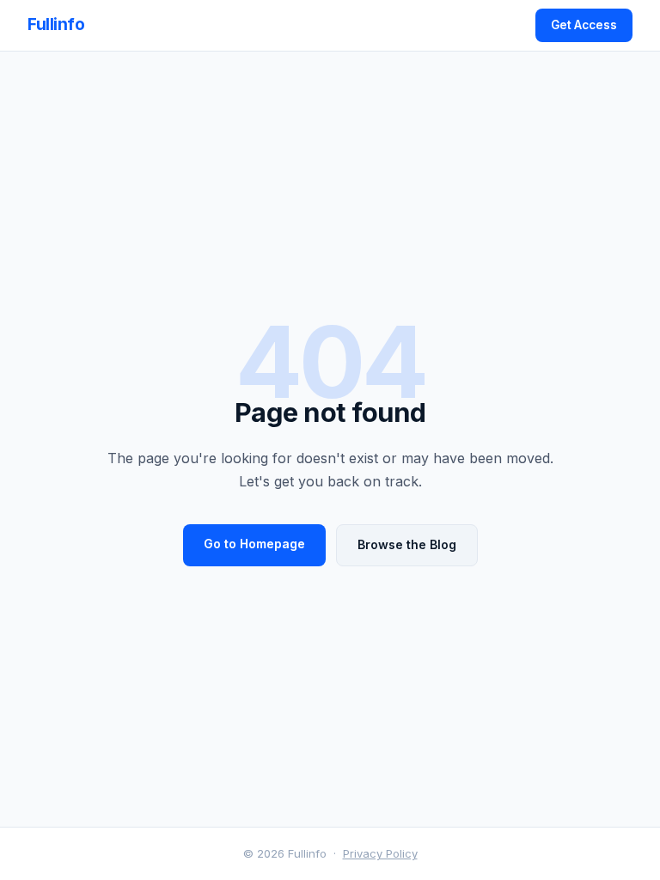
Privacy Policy (380, 853)
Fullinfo (56, 24)
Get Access (584, 25)
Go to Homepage (254, 543)
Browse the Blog (407, 544)
